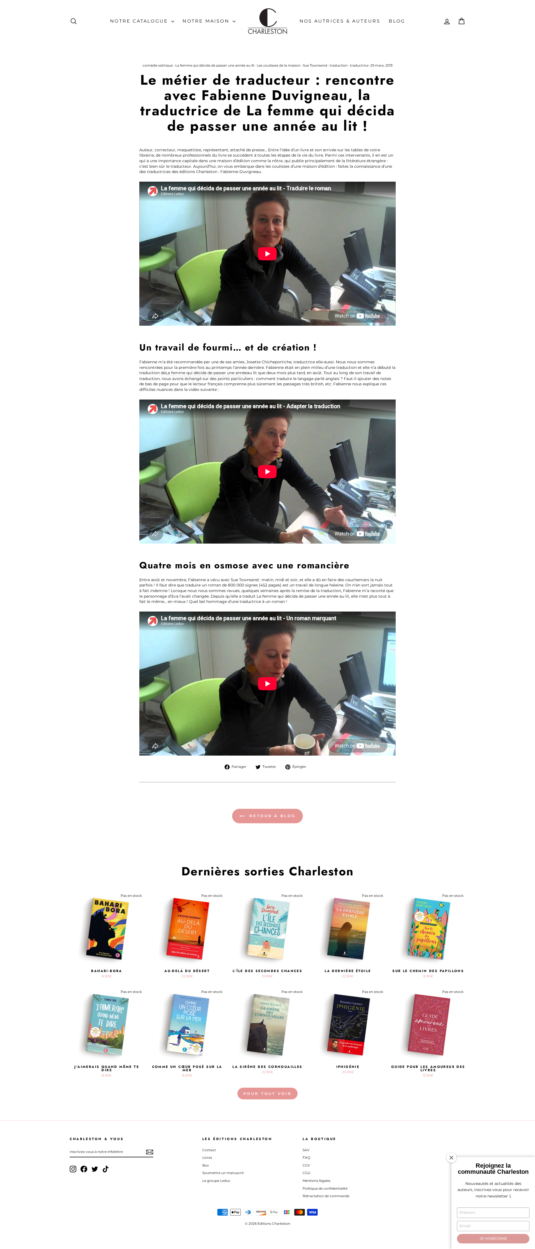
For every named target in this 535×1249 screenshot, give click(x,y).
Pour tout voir (267, 1093)
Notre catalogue (140, 21)
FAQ (306, 1157)
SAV (306, 1150)
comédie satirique (158, 65)
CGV (306, 1165)
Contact (209, 1150)
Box (205, 1165)
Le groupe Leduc (216, 1181)
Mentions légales (316, 1181)
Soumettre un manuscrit (223, 1173)
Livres (207, 1157)
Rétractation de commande (326, 1196)
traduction (338, 65)
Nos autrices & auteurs (340, 21)
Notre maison (207, 21)
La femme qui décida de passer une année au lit (214, 65)
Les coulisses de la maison (278, 65)
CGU (306, 1173)
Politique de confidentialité (325, 1188)
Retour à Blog (271, 816)
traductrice (359, 65)
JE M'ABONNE (493, 1238)
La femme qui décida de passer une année (206, 372)
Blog (397, 21)
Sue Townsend (315, 65)
